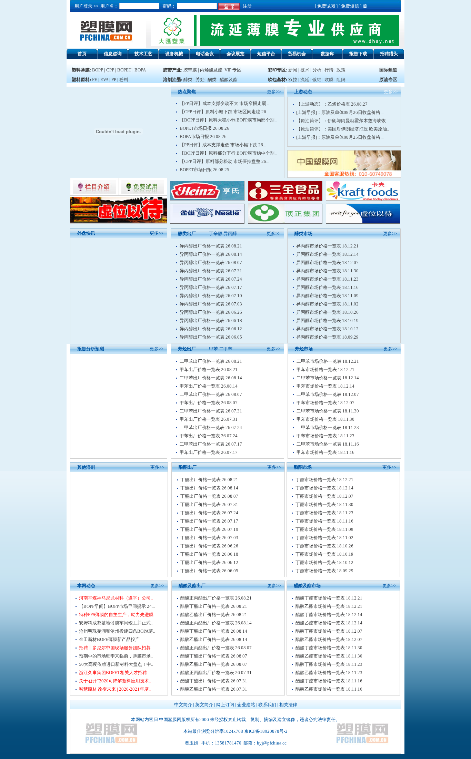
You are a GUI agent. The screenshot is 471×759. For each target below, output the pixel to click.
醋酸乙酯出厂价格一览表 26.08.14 (213, 639)
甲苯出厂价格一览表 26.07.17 (209, 452)
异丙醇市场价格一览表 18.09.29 (327, 337)
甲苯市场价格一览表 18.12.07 (325, 402)
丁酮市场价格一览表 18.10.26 (324, 545)
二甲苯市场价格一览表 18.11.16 (328, 444)
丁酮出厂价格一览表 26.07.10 (209, 529)
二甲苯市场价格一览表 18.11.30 (328, 410)
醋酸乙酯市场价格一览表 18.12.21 (328, 606)
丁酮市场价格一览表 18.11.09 (324, 529)
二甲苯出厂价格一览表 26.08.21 (211, 361)
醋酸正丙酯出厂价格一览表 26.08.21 (216, 598)
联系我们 (267, 704)
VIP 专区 (232, 69)
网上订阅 (225, 704)
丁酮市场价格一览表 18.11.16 (324, 521)
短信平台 (266, 53)
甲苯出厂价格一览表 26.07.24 (209, 435)
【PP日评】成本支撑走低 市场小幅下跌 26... (223, 144)
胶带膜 (190, 69)
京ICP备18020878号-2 (266, 731)
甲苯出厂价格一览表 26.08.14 (209, 386)
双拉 (293, 79)
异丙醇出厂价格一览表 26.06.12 (211, 328)
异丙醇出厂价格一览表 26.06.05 (211, 337)
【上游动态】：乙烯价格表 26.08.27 (332, 104)
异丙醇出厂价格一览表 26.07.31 (211, 270)
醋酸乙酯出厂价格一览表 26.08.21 (213, 614)
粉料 (123, 79)
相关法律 (288, 704)
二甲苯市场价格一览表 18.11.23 (328, 427)
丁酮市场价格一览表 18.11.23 (324, 512)
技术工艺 (143, 53)
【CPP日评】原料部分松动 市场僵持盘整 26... (224, 161)
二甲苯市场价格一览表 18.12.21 (328, 361)
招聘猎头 (389, 53)
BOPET (124, 69)
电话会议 (205, 53)
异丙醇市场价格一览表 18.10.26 (327, 312)
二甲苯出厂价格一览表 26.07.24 (211, 427)
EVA (104, 79)
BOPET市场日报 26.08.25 (204, 169)
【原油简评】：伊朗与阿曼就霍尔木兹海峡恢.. (342, 120)
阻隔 (341, 79)
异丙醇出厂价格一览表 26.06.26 (211, 312)
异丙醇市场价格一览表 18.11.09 (327, 295)
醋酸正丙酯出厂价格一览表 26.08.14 (216, 622)
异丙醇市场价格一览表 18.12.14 (327, 254)
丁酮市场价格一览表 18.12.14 (324, 487)
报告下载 (358, 53)
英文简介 (204, 704)
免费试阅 (326, 6)
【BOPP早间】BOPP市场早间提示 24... (117, 606)
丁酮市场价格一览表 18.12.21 (324, 479)
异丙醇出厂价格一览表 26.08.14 (211, 254)
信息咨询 (113, 53)
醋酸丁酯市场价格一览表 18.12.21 (328, 598)
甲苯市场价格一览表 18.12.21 (325, 369)
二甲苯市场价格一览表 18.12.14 (328, 377)
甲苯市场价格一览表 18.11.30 (325, 419)
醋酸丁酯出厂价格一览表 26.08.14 (213, 631)
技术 (304, 69)
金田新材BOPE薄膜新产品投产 (109, 639)
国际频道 (388, 69)
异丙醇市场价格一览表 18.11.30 (327, 270)
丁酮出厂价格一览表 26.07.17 (209, 521)
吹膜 (328, 79)
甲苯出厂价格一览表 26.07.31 (209, 419)
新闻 (292, 69)
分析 (316, 69)
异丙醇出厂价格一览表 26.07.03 (211, 303)
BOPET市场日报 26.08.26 (204, 128)
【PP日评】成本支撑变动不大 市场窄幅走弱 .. (224, 103)
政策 (341, 69)
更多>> (156, 233)
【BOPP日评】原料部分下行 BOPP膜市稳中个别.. (228, 153)
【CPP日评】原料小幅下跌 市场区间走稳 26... (224, 111)
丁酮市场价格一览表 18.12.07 (324, 496)
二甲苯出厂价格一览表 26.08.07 (211, 394)
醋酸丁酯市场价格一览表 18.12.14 (328, 614)
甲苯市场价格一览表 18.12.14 (325, 386)
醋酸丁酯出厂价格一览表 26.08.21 (213, 606)
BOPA (140, 69)
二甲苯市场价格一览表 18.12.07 (328, 394)
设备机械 (174, 53)
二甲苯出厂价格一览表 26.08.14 (211, 377)
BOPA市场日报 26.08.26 (203, 136)
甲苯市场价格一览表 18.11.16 (325, 452)
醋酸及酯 (229, 79)
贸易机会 (297, 53)
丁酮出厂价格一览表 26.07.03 (209, 537)
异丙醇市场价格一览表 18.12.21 (327, 246)
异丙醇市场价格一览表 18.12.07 (327, 262)
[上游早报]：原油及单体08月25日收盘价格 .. (339, 137)
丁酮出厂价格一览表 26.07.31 (209, 504)
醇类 (187, 79)
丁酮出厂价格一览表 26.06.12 (209, 562)
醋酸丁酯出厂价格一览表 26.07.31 (213, 680)
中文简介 (183, 704)
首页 (82, 53)
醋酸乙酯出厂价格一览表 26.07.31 (213, 689)
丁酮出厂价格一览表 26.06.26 (209, 545)
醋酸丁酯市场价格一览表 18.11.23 (328, 664)
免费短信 (350, 6)
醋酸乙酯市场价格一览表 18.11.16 (328, 689)
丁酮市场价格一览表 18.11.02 (324, 537)
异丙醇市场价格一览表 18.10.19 (327, 320)
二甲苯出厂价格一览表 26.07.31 (211, 410)
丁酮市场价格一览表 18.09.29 (324, 570)
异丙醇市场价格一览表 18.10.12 (327, 328)
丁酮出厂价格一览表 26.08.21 (209, 479)
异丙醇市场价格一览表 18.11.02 (327, 303)
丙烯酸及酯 (211, 69)
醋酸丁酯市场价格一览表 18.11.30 (328, 647)
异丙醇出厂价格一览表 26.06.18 (211, 320)
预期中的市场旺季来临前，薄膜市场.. (116, 656)
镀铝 (316, 79)
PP (113, 79)
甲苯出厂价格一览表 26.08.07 (209, 402)
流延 (304, 79)
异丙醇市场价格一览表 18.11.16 (327, 287)
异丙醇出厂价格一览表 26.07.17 (211, 287)
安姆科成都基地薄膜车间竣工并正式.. (116, 622)
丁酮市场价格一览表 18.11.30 (324, 504)
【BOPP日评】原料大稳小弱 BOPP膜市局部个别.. (228, 120)
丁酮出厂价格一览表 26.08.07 (209, 496)
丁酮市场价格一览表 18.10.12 (324, 562)
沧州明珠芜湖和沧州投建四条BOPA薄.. (117, 631)
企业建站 (246, 704)
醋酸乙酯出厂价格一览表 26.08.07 (213, 664)
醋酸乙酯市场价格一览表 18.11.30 (328, 656)
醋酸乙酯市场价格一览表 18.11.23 (328, 672)
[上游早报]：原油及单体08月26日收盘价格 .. (339, 112)
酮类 (212, 79)
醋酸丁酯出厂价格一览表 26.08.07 (213, 656)
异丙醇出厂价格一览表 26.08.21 (211, 246)
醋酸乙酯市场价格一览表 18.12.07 (328, 639)
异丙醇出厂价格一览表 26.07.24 (211, 279)
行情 (328, 69)
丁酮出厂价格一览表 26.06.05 (209, 570)
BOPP (97, 69)
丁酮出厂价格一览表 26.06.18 (209, 554)
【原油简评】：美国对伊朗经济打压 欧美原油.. (342, 129)
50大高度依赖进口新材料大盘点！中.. (116, 664)
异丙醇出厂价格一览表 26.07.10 (211, 295)
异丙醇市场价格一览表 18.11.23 (327, 279)
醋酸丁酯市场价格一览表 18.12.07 (328, 631)
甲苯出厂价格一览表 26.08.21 (209, 369)
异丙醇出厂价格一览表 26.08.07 (211, 262)
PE (94, 79)
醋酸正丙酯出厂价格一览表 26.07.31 (216, 672)
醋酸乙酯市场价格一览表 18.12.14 (328, 622)
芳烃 (200, 79)
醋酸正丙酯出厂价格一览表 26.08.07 (216, 647)
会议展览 (235, 53)
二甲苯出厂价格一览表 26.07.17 (211, 444)
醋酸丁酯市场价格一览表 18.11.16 (328, 680)
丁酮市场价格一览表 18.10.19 (324, 554)
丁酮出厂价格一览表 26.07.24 (209, 512)
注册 (246, 6)
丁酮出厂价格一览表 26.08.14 (209, 487)
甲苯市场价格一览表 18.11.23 (325, 435)
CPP (110, 69)
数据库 (327, 53)
